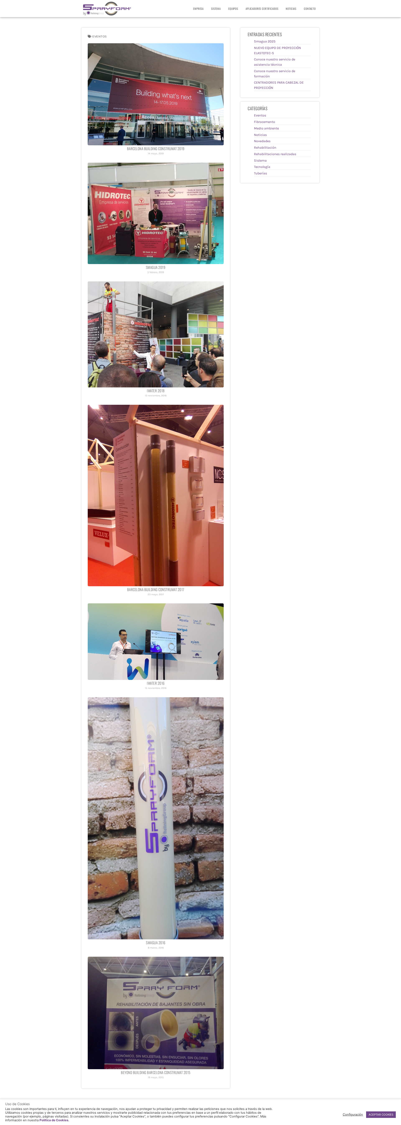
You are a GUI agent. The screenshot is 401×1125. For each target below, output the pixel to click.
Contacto (310, 8)
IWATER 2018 (156, 390)
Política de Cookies (53, 1120)
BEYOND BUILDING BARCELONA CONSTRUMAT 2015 (155, 1072)
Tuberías (260, 173)
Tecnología (262, 167)
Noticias (291, 8)
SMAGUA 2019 (156, 267)
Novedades (262, 141)
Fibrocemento (264, 122)
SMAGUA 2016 (155, 942)
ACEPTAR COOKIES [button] (381, 1114)
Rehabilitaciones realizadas (275, 154)
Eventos (99, 36)
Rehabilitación (265, 147)
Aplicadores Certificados (262, 8)
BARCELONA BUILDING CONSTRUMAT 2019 (156, 148)
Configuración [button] (353, 1114)
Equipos (233, 8)
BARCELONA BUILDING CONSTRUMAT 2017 (155, 589)
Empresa (198, 8)
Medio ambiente (266, 128)
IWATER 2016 (156, 683)
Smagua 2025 (264, 41)
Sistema (216, 8)
